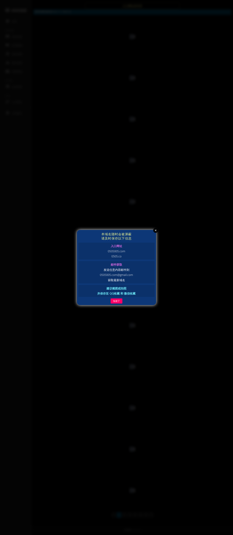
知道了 (116, 300)
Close (155, 230)
